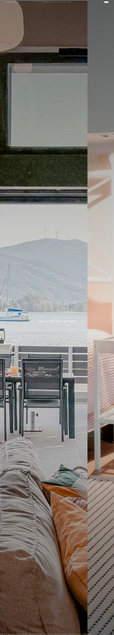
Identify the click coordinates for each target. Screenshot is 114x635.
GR (102, 2)
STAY (48, 2)
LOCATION (63, 2)
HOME (44, 2)
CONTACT (69, 2)
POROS (58, 2)
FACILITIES (52, 2)
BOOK (106, 2)
